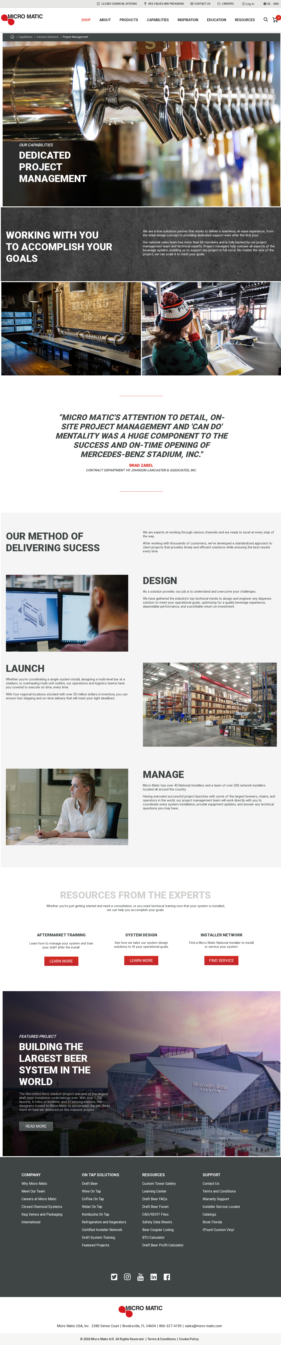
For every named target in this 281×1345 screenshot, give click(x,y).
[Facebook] (167, 1279)
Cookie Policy (189, 1339)
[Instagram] (127, 1279)
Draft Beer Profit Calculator (163, 1245)
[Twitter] (114, 1279)
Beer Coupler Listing (158, 1230)
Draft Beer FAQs (154, 1199)
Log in (250, 4)
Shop (86, 20)
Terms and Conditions (219, 1191)
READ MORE (36, 1126)
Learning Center (154, 1191)
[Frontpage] (12, 37)
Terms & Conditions (162, 1339)
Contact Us (202, 3)
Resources (245, 20)
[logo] (22, 19)
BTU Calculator (153, 1237)
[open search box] (265, 20)
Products (129, 20)
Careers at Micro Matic (39, 1199)
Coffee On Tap (93, 1199)
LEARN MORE (61, 961)
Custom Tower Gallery (159, 1183)
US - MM (273, 4)
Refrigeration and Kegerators (104, 1222)
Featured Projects (95, 1245)
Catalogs (209, 1214)
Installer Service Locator (221, 1207)
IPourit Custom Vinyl (218, 1230)
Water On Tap (92, 1207)
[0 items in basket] (275, 19)
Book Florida (212, 1222)
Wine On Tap (91, 1191)
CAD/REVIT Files (155, 1214)
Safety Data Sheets (157, 1222)
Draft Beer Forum (155, 1207)
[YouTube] (140, 1280)
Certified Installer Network (102, 1230)
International (31, 1222)
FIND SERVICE (221, 960)
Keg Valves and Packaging (166, 3)
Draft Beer (90, 1183)
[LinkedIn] (153, 1279)
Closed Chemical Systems (119, 3)
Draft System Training (98, 1237)
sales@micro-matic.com (203, 1326)
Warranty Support (216, 1199)
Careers (228, 3)
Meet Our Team (33, 1191)
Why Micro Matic (34, 1183)
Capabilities (158, 20)
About (105, 20)
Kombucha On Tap (95, 1214)
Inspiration (188, 20)
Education (216, 20)
